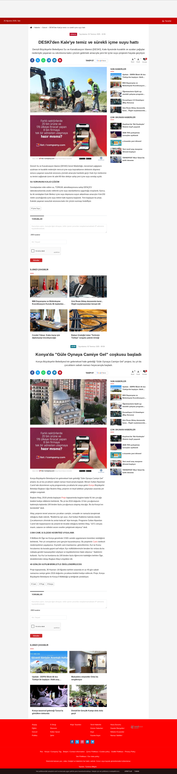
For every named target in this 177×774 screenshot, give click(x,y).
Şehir (52, 735)
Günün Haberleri (96, 728)
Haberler (37, 27)
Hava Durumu (115, 725)
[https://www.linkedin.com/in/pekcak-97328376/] (87, 742)
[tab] (37, 219)
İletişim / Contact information (74, 752)
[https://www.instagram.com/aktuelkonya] (82, 742)
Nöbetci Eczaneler (117, 732)
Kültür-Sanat (55, 732)
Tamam (136, 771)
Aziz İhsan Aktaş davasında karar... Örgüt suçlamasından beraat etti (87, 302)
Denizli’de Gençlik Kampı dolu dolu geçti (87, 712)
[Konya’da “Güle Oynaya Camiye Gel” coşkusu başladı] (68, 402)
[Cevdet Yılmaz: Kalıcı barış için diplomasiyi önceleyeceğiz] (48, 320)
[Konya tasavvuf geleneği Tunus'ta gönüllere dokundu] (48, 696)
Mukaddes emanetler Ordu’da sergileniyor (84, 678)
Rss (41, 752)
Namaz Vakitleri (116, 735)
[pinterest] (60, 60)
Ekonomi (53, 728)
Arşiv (92, 732)
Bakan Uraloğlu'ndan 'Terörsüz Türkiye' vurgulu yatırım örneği (85, 336)
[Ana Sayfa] (31, 28)
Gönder (36, 260)
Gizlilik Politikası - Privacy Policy (123, 752)
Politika (34, 735)
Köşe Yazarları (75, 725)
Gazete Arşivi (95, 735)
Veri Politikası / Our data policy (87, 756)
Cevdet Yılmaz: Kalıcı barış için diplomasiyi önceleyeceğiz (46, 336)
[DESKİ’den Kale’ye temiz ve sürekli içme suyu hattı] (68, 89)
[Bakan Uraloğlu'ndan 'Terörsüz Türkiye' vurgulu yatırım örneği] (88, 320)
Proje (63, 498)
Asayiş (34, 725)
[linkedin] (54, 60)
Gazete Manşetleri (117, 728)
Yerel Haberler (95, 725)
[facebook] (32, 60)
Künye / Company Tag (53, 752)
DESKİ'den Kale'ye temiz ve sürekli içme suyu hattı (67, 27)
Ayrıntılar (128, 771)
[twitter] (38, 60)
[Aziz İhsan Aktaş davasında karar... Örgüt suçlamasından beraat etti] (88, 286)
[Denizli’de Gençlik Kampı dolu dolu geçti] (88, 696)
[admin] (92, 742)
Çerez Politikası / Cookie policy (98, 752)
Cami (95, 542)
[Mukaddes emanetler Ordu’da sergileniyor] (88, 662)
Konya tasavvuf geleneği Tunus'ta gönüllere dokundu (47, 712)
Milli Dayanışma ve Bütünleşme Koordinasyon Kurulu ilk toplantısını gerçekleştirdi (48, 302)
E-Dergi (53, 725)
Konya (91, 485)
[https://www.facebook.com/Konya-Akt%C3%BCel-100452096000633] (72, 742)
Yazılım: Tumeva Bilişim (88, 767)
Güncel (44, 27)
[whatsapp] (43, 60)
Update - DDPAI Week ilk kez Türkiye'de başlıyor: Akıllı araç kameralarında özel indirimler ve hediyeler (46, 678)
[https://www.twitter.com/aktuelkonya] (77, 742)
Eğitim (34, 728)
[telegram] (49, 60)
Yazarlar (167, 21)
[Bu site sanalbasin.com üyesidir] (136, 727)
